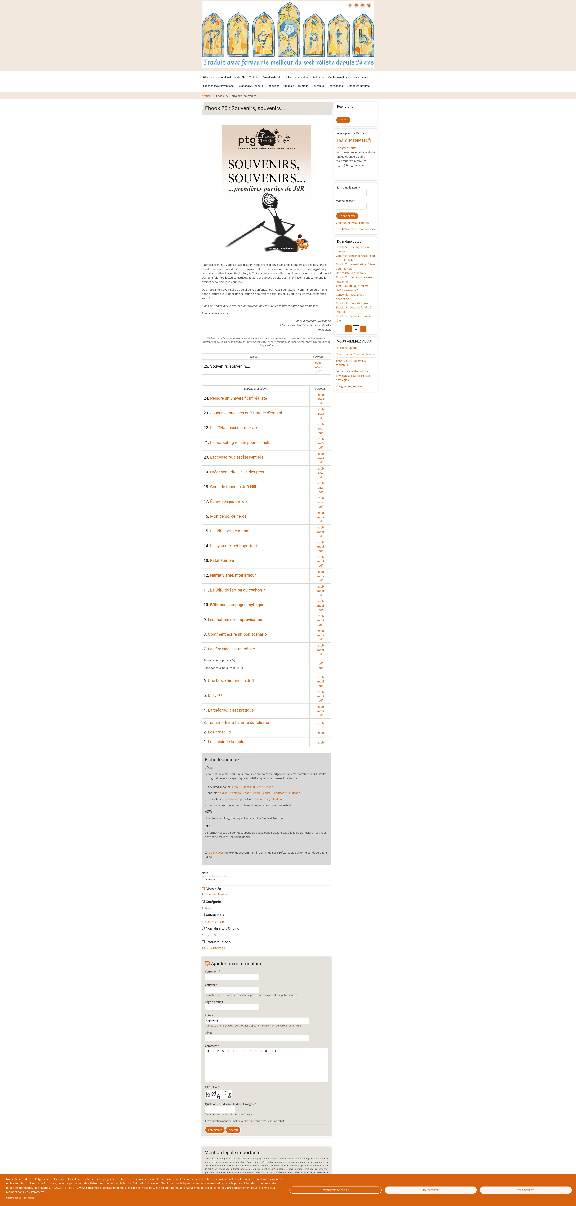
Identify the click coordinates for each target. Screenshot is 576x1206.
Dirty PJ (215, 695)
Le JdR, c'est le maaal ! (230, 531)
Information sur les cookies (20, 1197)
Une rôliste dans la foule (351, 273)
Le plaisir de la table (226, 741)
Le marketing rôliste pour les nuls (240, 442)
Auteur (209, 1015)
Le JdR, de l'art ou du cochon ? (237, 590)
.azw (320, 472)
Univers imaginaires (296, 77)
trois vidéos (216, 852)
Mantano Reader (240, 793)
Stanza (247, 787)
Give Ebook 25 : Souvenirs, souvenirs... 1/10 (205, 876)
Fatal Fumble (222, 560)
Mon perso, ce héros (228, 516)
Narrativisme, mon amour (233, 575)
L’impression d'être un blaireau (355, 354)
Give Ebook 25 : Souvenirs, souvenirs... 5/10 (215, 876)
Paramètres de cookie (335, 1190)
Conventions (335, 85)
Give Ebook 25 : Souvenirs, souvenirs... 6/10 (217, 876)
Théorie (253, 77)
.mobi (320, 517)
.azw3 (318, 367)
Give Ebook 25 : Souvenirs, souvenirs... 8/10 (222, 876)
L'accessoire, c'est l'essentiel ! (236, 457)
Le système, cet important (233, 545)
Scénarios (318, 77)
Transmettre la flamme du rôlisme (238, 722)
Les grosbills (219, 732)
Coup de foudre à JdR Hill (233, 486)
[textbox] (266, 1068)
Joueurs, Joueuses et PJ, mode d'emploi (246, 413)
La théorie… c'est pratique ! (232, 710)
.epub (318, 362)
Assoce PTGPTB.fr (215, 948)
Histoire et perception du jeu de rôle (224, 77)
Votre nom (211, 971)
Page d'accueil (214, 1002)
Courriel (210, 985)
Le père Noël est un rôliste (231, 649)
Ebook (207, 908)
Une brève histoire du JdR (231, 680)
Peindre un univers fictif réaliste (238, 398)
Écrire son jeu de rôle (229, 501)
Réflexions (273, 85)
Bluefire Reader (263, 787)
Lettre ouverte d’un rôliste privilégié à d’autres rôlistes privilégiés (353, 376)
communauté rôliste (216, 894)
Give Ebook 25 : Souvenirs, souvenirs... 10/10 (227, 876)
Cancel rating (203, 876)
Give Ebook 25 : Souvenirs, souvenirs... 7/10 (220, 876)
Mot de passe (344, 201)
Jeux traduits (361, 77)
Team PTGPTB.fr (214, 921)
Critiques (288, 85)
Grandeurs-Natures (358, 85)
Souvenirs (318, 85)
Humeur (303, 85)
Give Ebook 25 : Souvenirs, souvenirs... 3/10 (210, 876)
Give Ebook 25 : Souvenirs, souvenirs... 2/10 (208, 876)
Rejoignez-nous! (346, 148)
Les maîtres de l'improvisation (235, 619)
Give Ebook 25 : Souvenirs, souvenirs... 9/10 (224, 876)
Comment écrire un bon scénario (237, 634)
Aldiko (224, 793)
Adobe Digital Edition (270, 799)
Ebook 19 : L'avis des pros (352, 303)
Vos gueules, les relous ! (351, 386)
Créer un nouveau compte (352, 222)
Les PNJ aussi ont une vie (233, 427)
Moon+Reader (261, 793)
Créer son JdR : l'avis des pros (237, 472)
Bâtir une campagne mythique (237, 604)
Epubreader (232, 799)
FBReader (295, 793)
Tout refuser (430, 1190)
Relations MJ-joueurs (250, 85)
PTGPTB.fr (210, 935)
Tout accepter (525, 1190)
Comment (211, 1046)
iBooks (236, 787)
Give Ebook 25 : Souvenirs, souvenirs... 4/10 (212, 876)
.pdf (318, 371)
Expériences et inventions (218, 85)
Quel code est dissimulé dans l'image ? (229, 1104)
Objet (208, 1032)
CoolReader (279, 793)
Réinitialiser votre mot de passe (356, 229)
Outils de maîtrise (338, 77)
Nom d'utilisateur (347, 187)
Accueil (206, 96)
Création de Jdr (271, 77)
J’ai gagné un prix (346, 348)
